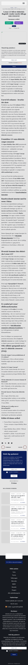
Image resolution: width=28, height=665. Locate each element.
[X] (5, 443)
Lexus (16, 7)
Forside (12, 7)
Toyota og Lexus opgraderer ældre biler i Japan (18, 496)
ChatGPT (8, 22)
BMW (14, 584)
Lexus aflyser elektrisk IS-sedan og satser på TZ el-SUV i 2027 (18, 523)
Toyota (14, 575)
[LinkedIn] (9, 443)
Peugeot (14, 590)
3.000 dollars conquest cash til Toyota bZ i (17, 509)
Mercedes (14, 581)
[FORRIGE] (3, 447)
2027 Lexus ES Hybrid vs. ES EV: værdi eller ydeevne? (18, 535)
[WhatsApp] (12, 443)
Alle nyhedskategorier (14, 593)
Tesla (14, 572)
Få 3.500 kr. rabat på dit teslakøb (14, 562)
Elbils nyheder (14, 568)
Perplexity (18, 22)
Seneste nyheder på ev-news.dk (14, 600)
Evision (14, 483)
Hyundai (14, 587)
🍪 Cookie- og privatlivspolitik (14, 606)
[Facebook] (2, 443)
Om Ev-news (14, 603)
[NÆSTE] (25, 447)
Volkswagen (14, 578)
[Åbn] (24, 3)
